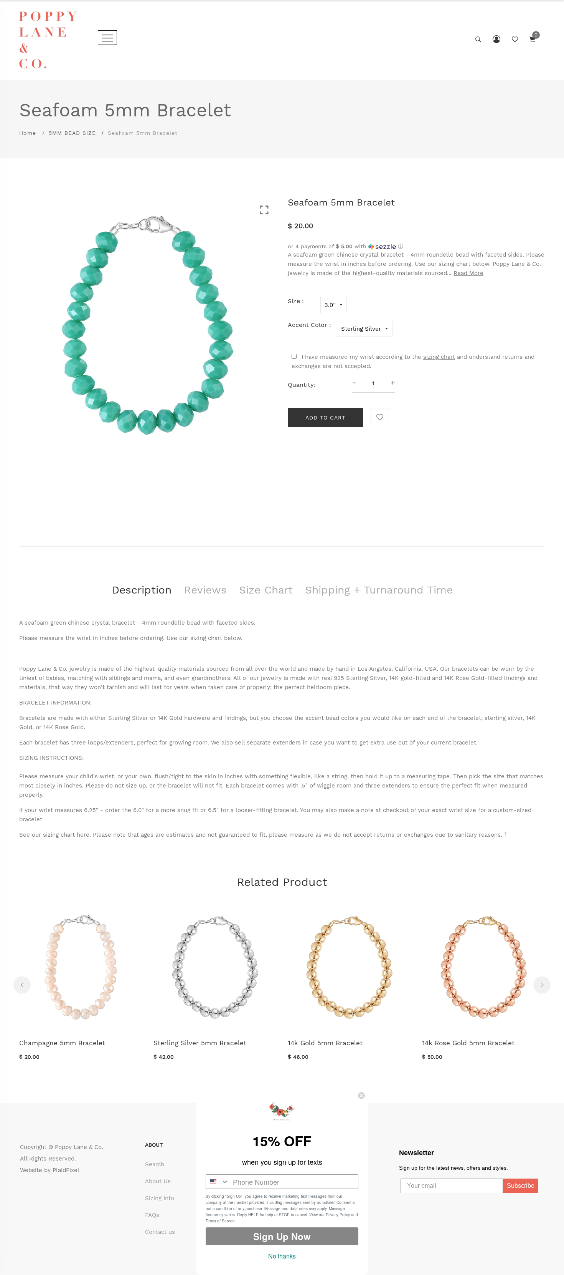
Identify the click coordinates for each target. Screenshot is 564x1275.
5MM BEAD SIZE (72, 133)
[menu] (107, 37)
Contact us (160, 1232)
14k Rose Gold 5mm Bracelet (468, 1043)
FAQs (152, 1215)
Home (27, 133)
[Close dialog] (361, 1095)
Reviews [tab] (205, 590)
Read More (468, 273)
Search (154, 1164)
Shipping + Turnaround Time (379, 590)
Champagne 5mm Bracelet (62, 1043)
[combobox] (217, 1182)
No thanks (282, 1256)
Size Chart (266, 590)
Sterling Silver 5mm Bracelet (199, 1043)
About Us (158, 1181)
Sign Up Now (282, 1236)
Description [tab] (142, 590)
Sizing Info (159, 1198)
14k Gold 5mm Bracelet (325, 1043)
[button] (416, 246)
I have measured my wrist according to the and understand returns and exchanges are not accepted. (413, 361)
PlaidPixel (66, 1170)
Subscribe (520, 1185)
